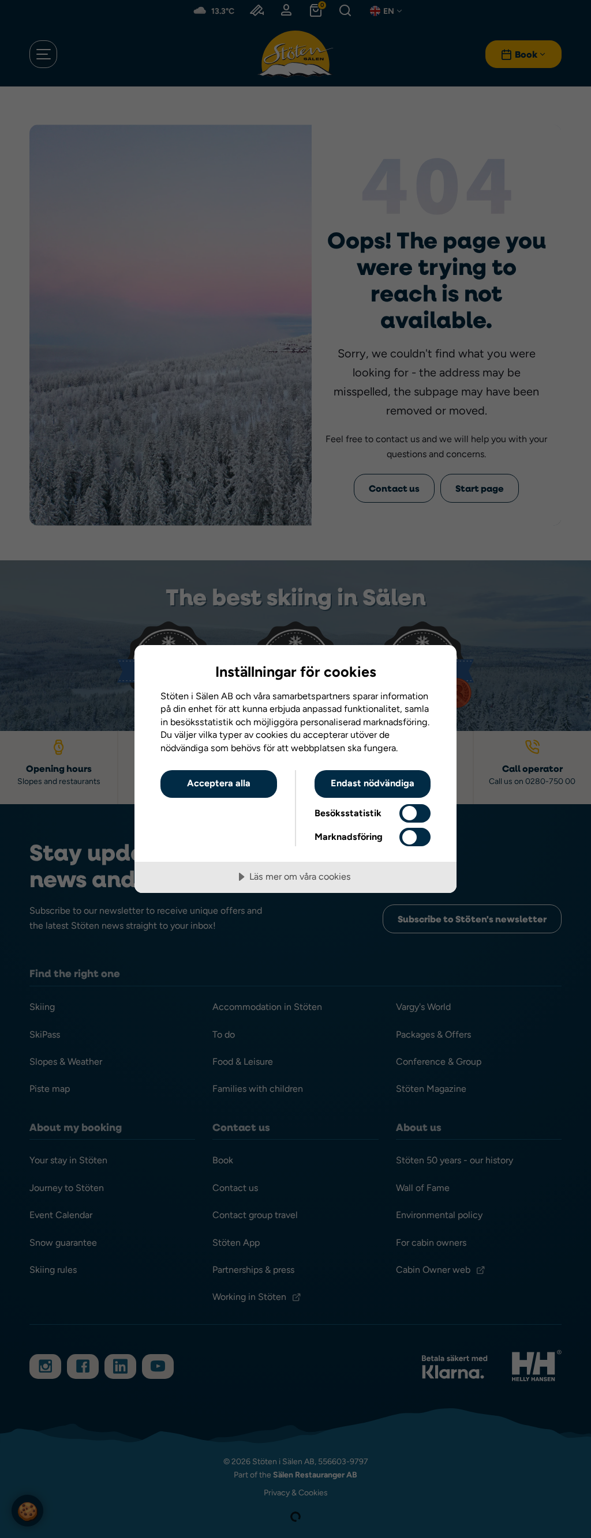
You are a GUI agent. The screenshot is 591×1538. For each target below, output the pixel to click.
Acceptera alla (218, 783)
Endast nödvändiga (372, 783)
